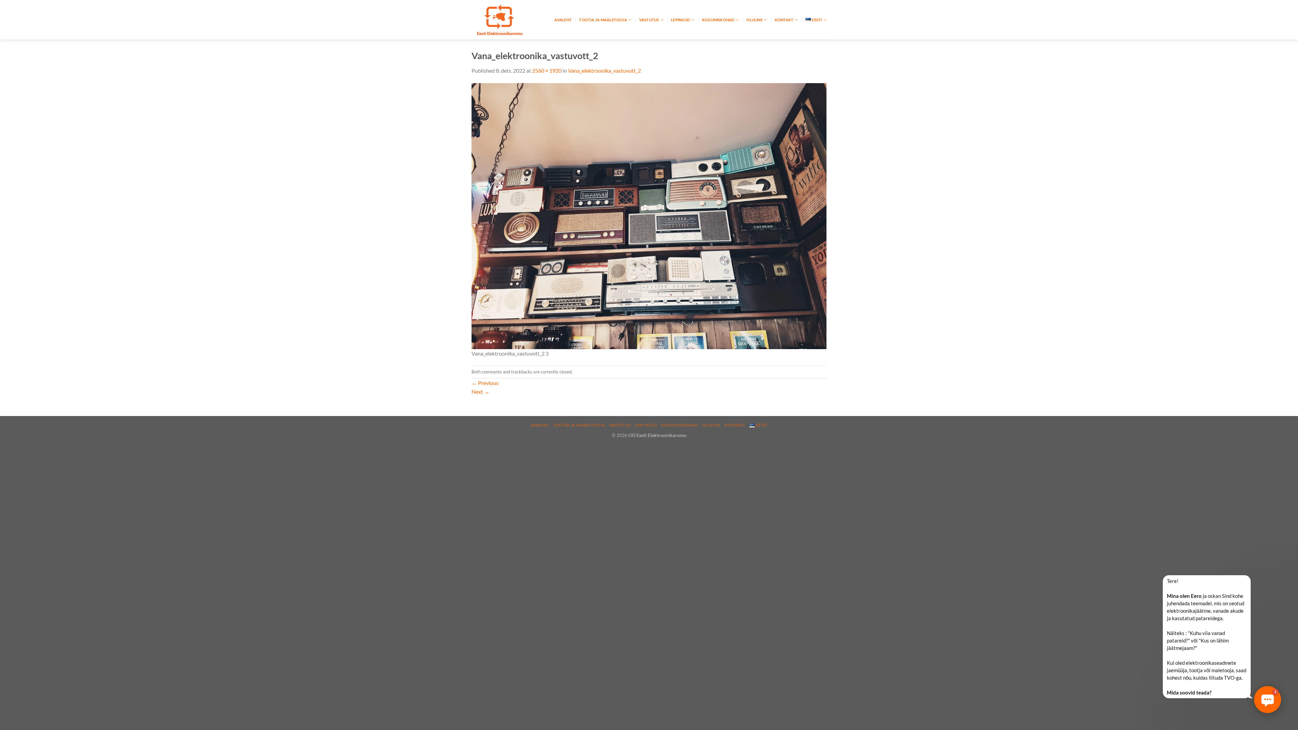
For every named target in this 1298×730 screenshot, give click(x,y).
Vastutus (649, 20)
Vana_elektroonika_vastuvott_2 (604, 70)
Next (480, 391)
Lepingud (680, 20)
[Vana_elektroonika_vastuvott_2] (649, 215)
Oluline (754, 20)
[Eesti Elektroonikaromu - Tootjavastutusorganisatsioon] (505, 20)
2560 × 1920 (546, 70)
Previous (485, 383)
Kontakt (784, 20)
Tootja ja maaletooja (603, 20)
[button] (1267, 699)
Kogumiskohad (718, 20)
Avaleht (563, 20)
